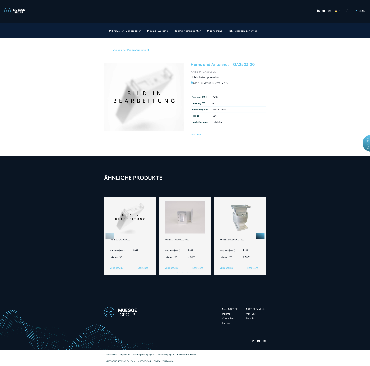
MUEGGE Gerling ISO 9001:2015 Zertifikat (156, 361)
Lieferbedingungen (165, 354)
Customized (228, 318)
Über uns (251, 313)
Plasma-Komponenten (187, 30)
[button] (196, 134)
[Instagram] (329, 11)
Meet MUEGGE (229, 309)
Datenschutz (111, 354)
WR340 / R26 (219, 109)
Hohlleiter (217, 122)
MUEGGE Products (255, 309)
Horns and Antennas (210, 64)
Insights (226, 313)
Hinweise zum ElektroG (187, 354)
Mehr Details (117, 268)
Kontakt (368, 143)
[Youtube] (324, 11)
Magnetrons (214, 30)
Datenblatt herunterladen (211, 83)
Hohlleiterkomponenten (243, 30)
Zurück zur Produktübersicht (131, 49)
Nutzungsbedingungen (143, 354)
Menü (362, 11)
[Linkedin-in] (318, 11)
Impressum (125, 354)
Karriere (226, 322)
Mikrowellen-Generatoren (125, 30)
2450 (215, 97)
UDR (214, 115)
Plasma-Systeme (157, 30)
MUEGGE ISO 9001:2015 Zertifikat (120, 361)
